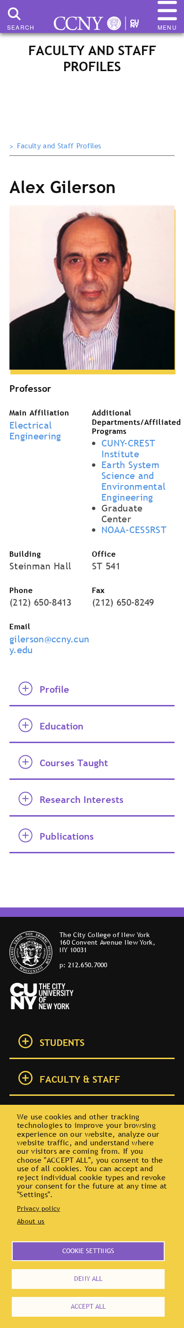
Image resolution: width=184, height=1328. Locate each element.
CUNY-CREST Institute (128, 448)
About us (31, 1221)
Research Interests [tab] (82, 800)
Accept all (88, 1306)
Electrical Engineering (35, 430)
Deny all (88, 1278)
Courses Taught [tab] (74, 763)
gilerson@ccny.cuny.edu (49, 644)
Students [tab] (62, 1042)
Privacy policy (38, 1208)
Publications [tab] (67, 836)
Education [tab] (62, 726)
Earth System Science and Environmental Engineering (133, 481)
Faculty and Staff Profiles (59, 146)
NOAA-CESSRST (134, 530)
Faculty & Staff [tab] (80, 1079)
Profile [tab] (54, 689)
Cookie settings (88, 1251)
